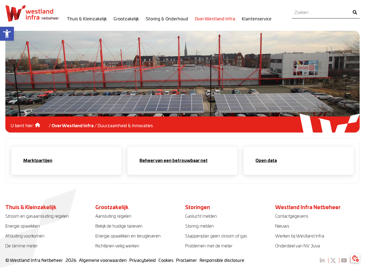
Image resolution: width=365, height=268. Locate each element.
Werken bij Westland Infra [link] (299, 236)
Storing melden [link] (199, 226)
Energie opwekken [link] (22, 226)
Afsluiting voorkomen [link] (24, 236)
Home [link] (41, 123)
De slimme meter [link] (21, 246)
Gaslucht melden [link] (201, 216)
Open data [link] (266, 160)
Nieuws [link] (282, 226)
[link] (7, 34)
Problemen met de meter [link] (208, 246)
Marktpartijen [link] (37, 160)
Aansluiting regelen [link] (113, 216)
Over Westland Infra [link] (73, 126)
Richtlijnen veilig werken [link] (117, 246)
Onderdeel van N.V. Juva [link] (297, 246)
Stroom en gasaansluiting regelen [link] (37, 216)
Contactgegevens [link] (291, 216)
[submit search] (355, 12)
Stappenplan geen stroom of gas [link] (216, 236)
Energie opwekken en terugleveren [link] (128, 236)
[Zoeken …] (321, 12)
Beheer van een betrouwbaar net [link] (173, 160)
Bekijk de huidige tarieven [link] (118, 226)
